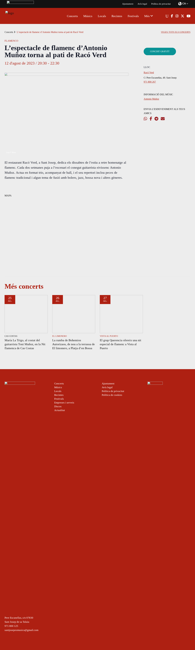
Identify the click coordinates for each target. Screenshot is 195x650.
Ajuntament (127, 4)
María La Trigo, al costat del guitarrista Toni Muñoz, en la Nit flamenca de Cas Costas (25, 344)
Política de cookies (112, 395)
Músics (58, 387)
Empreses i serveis (64, 402)
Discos (58, 406)
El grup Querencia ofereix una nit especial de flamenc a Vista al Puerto (120, 344)
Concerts (9, 32)
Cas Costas (11, 336)
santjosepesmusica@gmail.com (21, 630)
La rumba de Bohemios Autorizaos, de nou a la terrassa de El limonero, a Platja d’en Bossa (73, 344)
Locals (57, 391)
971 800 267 (150, 82)
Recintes (59, 395)
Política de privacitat (161, 4)
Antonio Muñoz (151, 99)
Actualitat (59, 410)
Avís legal (142, 4)
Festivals (59, 398)
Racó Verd (149, 72)
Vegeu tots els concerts (175, 32)
